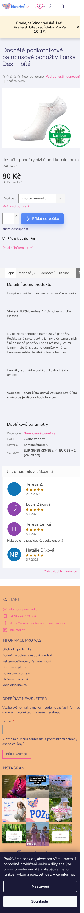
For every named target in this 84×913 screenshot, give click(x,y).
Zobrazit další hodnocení (61, 571)
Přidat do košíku (45, 218)
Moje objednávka (14, 685)
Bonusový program (16, 673)
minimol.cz (17, 630)
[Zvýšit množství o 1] (16, 216)
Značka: (16, 81)
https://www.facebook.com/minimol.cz (37, 623)
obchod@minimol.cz (24, 609)
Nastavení (40, 886)
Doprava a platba (14, 667)
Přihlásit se (17, 754)
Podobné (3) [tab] (26, 273)
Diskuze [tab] (63, 273)
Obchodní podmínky (17, 649)
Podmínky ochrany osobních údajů (27, 655)
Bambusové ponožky (39, 433)
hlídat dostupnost (15, 229)
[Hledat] (51, 6)
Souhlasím (40, 901)
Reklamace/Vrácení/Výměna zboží (26, 661)
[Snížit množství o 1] (16, 221)
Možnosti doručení (15, 206)
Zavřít (26, 261)
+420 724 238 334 (22, 616)
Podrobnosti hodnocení (63, 76)
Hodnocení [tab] (46, 273)
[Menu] (73, 6)
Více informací (64, 874)
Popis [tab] (10, 273)
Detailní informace (15, 248)
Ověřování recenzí (15, 679)
